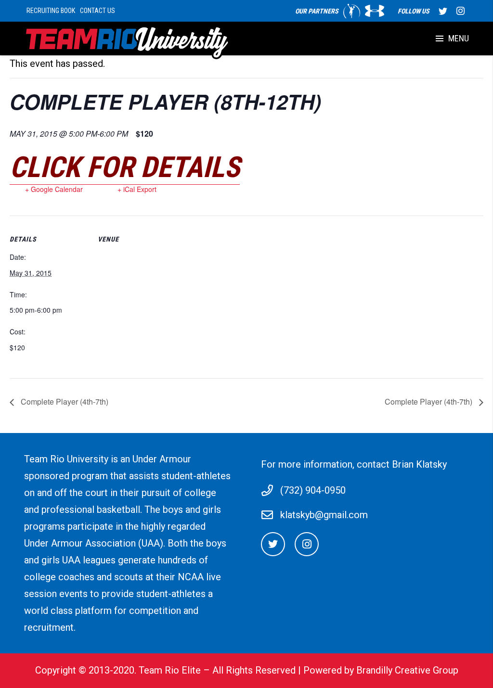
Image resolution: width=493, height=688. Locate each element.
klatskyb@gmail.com (324, 515)
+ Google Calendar (54, 189)
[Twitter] (443, 11)
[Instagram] (460, 11)
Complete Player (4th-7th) (63, 401)
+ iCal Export (136, 189)
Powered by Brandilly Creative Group (380, 670)
